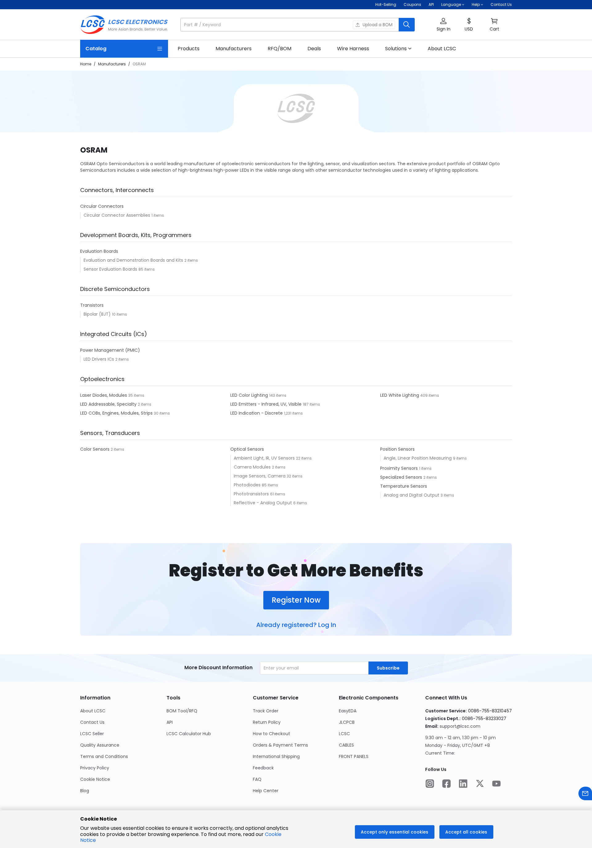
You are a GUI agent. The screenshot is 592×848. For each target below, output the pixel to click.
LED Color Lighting (249, 395)
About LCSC (92, 711)
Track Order (265, 711)
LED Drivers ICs (99, 359)
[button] (297, 24)
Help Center (265, 791)
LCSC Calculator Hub (188, 734)
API (431, 4)
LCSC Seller (92, 734)
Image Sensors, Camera (260, 476)
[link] (188, 48)
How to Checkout (271, 734)
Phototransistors (252, 494)
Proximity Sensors (399, 468)
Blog (84, 791)
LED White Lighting (400, 395)
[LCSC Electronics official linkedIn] (463, 784)
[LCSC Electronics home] (124, 24)
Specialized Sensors (401, 477)
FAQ (257, 779)
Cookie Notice (95, 779)
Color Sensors (95, 449)
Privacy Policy (94, 768)
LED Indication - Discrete (257, 413)
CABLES (346, 745)
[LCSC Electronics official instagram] (429, 784)
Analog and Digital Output (412, 495)
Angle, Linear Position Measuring (418, 458)
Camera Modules (253, 467)
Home (85, 64)
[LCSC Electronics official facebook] (446, 784)
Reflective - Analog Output (263, 503)
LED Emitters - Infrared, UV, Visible (266, 404)
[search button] (407, 24)
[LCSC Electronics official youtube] (496, 784)
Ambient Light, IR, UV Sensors (265, 458)
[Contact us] (585, 794)
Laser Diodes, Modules (104, 395)
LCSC (344, 734)
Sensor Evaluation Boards (111, 269)
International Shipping (276, 756)
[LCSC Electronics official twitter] (479, 784)
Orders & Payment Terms (280, 745)
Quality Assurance (99, 745)
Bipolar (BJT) (98, 314)
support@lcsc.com (460, 726)
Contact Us (501, 4)
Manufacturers (112, 64)
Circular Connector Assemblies (117, 215)
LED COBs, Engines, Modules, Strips (117, 413)
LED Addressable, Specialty (109, 404)
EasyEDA (347, 711)
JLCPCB (347, 722)
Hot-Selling (385, 4)
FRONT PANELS (353, 756)
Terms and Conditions (104, 756)
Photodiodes (248, 485)
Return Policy (267, 722)
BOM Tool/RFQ (181, 711)
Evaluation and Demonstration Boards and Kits (134, 260)
